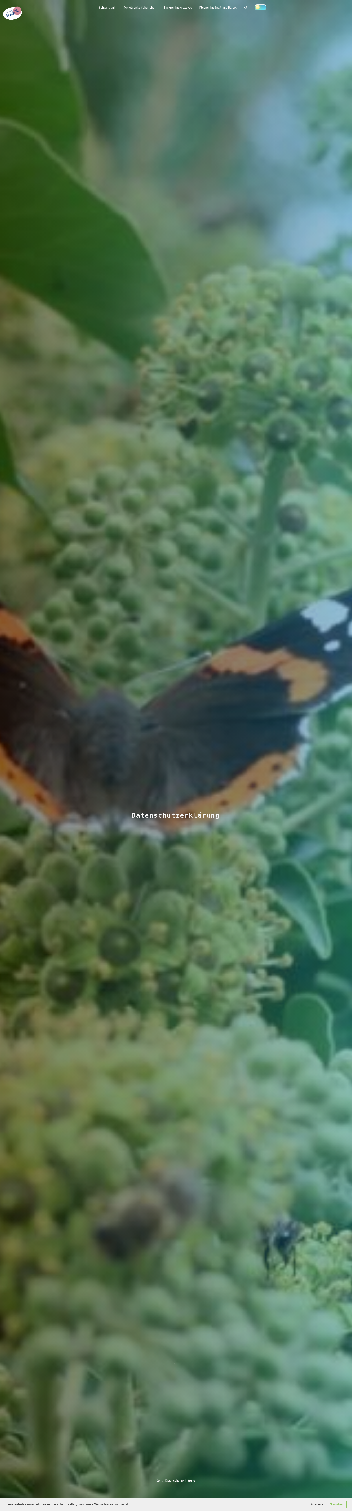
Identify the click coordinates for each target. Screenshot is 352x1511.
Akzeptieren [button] (336, 1504)
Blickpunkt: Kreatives (178, 7)
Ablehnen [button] (317, 1504)
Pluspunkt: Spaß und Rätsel (218, 7)
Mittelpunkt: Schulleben (140, 7)
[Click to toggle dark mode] (260, 7)
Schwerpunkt (108, 7)
